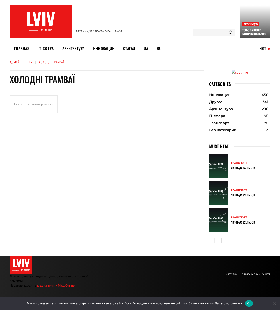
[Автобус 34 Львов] (218, 166)
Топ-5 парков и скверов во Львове (254, 32)
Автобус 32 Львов (243, 222)
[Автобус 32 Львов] (218, 220)
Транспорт (239, 163)
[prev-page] (212, 240)
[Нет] (274, 303)
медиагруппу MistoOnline (56, 285)
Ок (249, 303)
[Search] (230, 32)
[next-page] (219, 240)
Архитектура (251, 24)
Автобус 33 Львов (243, 195)
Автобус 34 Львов (243, 168)
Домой (15, 62)
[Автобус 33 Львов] (218, 193)
